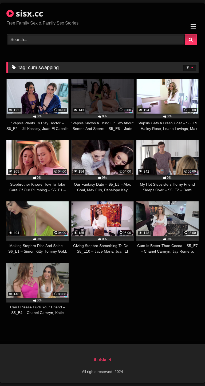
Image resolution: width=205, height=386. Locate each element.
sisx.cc (28, 13)
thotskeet (102, 359)
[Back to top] (188, 370)
